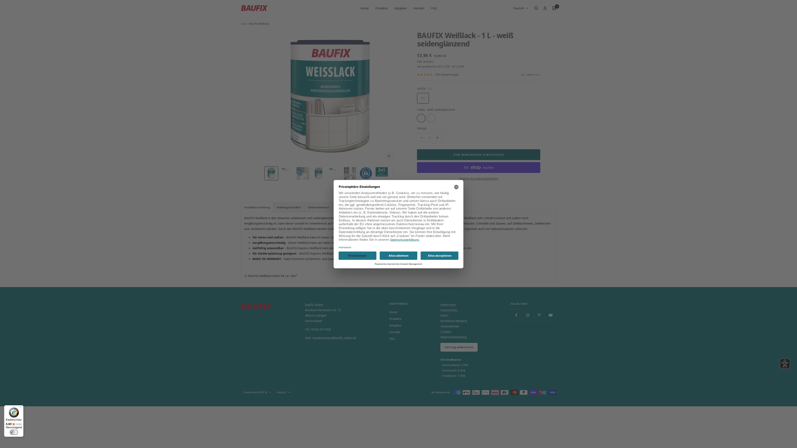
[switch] (14, 432)
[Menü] (20, 407)
